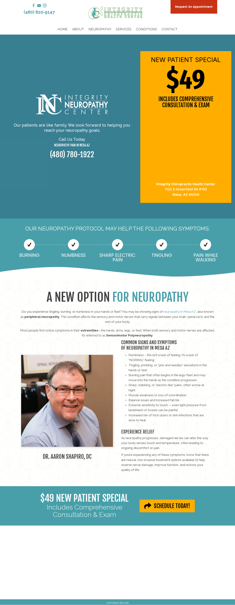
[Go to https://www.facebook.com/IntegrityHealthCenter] (33, 6)
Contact (170, 29)
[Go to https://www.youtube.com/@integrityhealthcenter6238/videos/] (39, 6)
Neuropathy (99, 29)
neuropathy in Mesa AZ (180, 311)
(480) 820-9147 (39, 12)
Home (62, 29)
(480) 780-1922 (72, 154)
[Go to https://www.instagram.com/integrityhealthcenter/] (44, 6)
